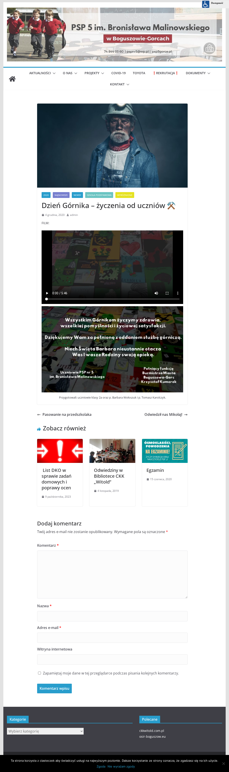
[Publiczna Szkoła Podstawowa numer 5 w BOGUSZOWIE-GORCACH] (12, 79)
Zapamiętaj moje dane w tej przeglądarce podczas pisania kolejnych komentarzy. (111, 673)
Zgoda (101, 766)
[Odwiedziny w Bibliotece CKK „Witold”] (112, 440)
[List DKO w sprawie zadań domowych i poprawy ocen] (60, 440)
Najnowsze (61, 195)
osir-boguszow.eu (152, 736)
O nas (67, 73)
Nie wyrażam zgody (121, 766)
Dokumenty (196, 73)
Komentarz (48, 545)
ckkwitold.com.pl (151, 731)
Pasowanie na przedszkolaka (66, 414)
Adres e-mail (49, 627)
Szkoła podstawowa (99, 195)
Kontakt (117, 84)
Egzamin (155, 470)
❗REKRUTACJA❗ (165, 73)
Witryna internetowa (54, 649)
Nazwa (44, 605)
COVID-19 (118, 73)
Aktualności (40, 73)
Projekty (92, 73)
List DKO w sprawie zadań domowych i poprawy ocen (56, 479)
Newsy (77, 195)
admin (74, 215)
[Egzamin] (165, 440)
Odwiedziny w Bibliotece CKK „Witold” (109, 476)
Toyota (139, 73)
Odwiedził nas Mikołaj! (163, 414)
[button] (53, 73)
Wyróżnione (124, 195)
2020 (46, 195)
